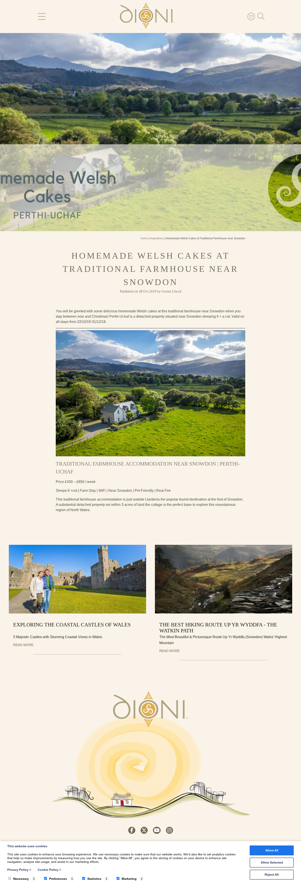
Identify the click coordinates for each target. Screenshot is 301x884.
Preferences (58, 878)
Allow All (271, 850)
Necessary (21, 878)
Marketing (129, 878)
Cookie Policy (49, 869)
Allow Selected (272, 862)
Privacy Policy (19, 869)
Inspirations (157, 238)
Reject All (272, 874)
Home (144, 238)
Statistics (94, 878)
